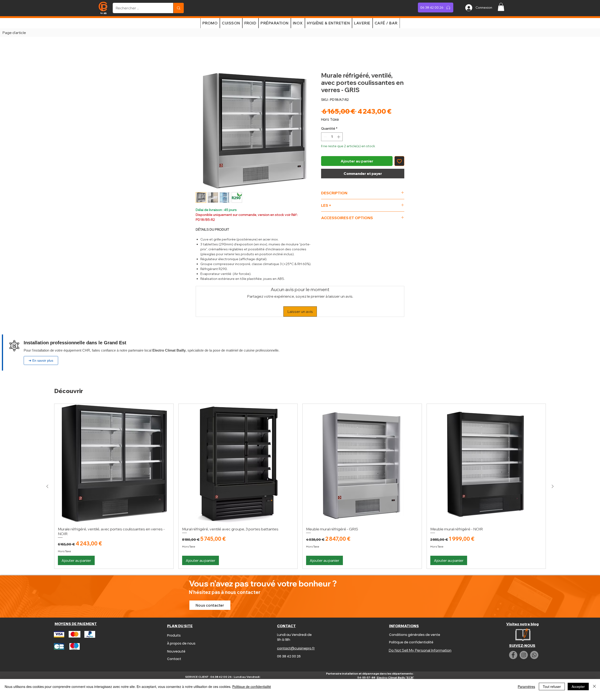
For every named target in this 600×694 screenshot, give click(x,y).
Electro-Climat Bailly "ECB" (395, 647)
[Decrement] (325, 138)
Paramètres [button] (526, 686)
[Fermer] (594, 686)
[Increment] (339, 138)
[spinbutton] (332, 138)
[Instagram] (524, 625)
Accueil (202, 55)
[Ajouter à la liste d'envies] (399, 162)
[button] (501, 7)
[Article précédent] (47, 456)
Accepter (578, 686)
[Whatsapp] (534, 625)
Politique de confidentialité (251, 686)
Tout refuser (552, 686)
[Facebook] (513, 625)
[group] (300, 456)
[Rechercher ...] (178, 8)
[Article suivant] (552, 456)
